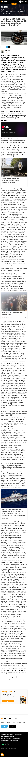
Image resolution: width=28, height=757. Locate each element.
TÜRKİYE (7, 677)
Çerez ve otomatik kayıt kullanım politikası (10, 738)
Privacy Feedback (14, 740)
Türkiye (3, 722)
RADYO (18, 677)
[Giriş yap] (23, 1)
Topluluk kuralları (10, 736)
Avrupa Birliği (4, 679)
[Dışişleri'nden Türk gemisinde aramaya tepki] (14, 301)
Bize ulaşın (3, 736)
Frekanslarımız (9, 734)
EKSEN (2, 677)
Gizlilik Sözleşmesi (5, 740)
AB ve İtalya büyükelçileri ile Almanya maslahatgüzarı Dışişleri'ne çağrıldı (11, 180)
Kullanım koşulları (18, 734)
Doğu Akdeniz (11, 679)
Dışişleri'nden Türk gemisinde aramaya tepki (12, 313)
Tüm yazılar (7, 52)
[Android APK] (5, 744)
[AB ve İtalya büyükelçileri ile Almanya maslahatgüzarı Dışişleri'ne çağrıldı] (14, 167)
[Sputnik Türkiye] (4, 2)
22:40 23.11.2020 (5, 28)
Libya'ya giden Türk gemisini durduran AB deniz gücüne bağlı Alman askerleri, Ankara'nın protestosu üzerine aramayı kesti (13, 512)
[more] (25, 185)
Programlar (13, 677)
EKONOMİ (19, 722)
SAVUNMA (25, 722)
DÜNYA (8, 722)
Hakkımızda (3, 734)
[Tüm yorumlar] (2, 754)
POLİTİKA (13, 722)
